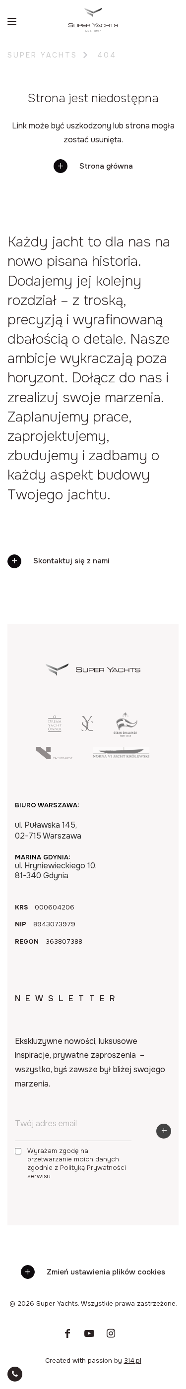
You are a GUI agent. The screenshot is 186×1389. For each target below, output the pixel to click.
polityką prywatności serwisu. (90, 1089)
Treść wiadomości (42, 1043)
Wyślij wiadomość (71, 1125)
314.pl (132, 1360)
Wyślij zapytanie (69, 1151)
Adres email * (33, 1010)
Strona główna (106, 166)
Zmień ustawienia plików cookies (106, 1272)
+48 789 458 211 (99, 1173)
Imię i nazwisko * (39, 944)
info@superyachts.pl (99, 1193)
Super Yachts (42, 55)
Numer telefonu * (40, 977)
